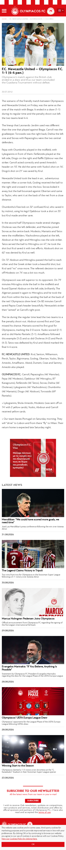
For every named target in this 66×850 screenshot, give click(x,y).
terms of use (45, 812)
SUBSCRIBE (33, 801)
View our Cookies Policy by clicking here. (19, 839)
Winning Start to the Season (18, 765)
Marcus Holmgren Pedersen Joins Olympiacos (28, 618)
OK (33, 844)
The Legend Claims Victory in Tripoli (22, 570)
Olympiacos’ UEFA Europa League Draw (24, 718)
